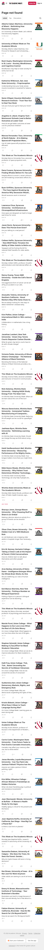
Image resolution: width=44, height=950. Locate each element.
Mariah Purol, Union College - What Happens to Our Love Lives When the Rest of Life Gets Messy (17, 625)
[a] (38, 26)
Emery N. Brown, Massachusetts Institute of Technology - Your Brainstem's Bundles (15, 891)
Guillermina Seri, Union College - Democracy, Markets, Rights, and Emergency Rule (16, 685)
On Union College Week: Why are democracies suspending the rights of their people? (17, 691)
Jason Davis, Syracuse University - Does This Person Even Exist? (17, 226)
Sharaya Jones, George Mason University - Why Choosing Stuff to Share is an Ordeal (17, 512)
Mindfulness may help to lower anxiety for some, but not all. (17, 70)
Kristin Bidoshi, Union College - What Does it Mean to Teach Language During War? (15, 705)
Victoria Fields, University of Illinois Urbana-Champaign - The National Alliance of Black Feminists (17, 356)
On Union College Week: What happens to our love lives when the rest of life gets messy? (16, 632)
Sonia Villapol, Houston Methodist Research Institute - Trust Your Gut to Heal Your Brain (17, 100)
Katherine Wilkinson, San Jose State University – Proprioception (16, 82)
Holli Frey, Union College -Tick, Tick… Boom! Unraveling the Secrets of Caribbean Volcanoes (15, 665)
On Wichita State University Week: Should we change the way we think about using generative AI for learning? (16, 437)
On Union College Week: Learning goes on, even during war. (17, 711)
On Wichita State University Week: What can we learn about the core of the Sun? (17, 397)
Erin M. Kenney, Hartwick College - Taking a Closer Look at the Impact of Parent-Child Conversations (16, 551)
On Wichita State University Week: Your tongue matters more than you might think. (17, 457)
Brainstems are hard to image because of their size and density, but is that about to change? (16, 897)
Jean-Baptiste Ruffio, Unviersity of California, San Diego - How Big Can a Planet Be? (17, 821)
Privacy (24, 933)
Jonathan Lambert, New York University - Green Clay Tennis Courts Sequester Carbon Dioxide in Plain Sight (17, 337)
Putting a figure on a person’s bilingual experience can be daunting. (15, 597)
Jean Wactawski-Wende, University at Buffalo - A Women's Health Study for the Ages (17, 801)
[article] (22, 31)
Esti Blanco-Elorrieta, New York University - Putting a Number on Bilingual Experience (16, 591)
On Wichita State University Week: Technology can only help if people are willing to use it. (15, 477)
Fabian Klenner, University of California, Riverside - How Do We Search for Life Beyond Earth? (16, 910)
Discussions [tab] (17, 18)
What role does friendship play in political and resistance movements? (16, 788)
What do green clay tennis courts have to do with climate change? (16, 343)
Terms (30, 933)
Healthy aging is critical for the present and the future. (17, 808)
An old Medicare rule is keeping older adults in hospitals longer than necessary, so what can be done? (16, 538)
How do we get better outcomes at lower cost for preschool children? (16, 124)
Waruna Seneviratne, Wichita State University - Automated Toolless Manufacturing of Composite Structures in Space (17, 411)
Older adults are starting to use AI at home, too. (17, 877)
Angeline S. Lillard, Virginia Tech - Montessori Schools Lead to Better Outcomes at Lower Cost (16, 118)
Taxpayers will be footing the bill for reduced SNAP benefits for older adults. (15, 249)
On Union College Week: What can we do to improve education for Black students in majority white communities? (17, 652)
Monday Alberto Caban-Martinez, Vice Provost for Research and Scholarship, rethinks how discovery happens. (15, 50)
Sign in (39, 3)
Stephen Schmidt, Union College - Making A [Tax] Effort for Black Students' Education (16, 645)
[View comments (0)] (12, 38)
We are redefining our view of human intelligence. (15, 578)
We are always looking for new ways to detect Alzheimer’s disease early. (15, 303)
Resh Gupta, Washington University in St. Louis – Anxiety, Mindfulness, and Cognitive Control (17, 63)
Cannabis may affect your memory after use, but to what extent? (16, 748)
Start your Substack (17, 940)
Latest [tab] (5, 18)
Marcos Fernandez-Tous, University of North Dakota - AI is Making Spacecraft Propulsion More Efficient (17, 138)
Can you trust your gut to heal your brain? (16, 106)
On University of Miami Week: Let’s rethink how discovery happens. (17, 32)
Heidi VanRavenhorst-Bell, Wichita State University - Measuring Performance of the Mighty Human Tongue (16, 450)
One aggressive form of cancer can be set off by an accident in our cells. (16, 284)
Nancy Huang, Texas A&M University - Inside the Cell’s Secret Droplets (17, 277)
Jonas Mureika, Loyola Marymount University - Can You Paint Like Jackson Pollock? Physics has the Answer (16, 762)
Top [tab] (10, 18)
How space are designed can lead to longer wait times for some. (17, 214)
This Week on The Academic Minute (17, 155)
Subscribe (32, 3)
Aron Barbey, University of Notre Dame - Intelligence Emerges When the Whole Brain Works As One (17, 571)
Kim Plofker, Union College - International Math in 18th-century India (17, 317)
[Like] (3, 38)
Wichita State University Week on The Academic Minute (16, 489)
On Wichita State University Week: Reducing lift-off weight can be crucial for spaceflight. (17, 417)
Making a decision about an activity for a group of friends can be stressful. (16, 518)
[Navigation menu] (4, 3)
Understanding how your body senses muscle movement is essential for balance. (17, 87)
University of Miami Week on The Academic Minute (16, 45)
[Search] (40, 18)
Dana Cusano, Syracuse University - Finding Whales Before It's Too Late (17, 171)
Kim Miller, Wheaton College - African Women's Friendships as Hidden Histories (16, 781)
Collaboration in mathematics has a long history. (16, 323)
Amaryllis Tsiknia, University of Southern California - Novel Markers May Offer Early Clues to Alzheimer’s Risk (16, 297)
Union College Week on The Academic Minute (13, 723)
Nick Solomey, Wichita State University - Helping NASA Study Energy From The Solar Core (16, 391)
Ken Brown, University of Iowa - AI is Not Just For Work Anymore (17, 872)
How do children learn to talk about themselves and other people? (14, 558)
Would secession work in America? (14, 195)
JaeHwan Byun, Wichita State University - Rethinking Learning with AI (16, 430)
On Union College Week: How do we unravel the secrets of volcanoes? (14, 672)
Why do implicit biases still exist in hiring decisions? (16, 860)
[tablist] (12, 18)
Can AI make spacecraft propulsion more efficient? (16, 144)
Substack (12, 946)
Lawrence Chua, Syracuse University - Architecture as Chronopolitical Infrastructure (15, 207)
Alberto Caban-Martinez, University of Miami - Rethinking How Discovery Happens (17, 26)
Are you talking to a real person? (13, 230)
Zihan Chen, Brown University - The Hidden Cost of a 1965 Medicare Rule (17, 531)
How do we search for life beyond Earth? (16, 916)
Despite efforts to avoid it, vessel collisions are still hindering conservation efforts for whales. (17, 176)
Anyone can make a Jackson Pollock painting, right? (14, 768)
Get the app (32, 940)
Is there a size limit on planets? (12, 826)
